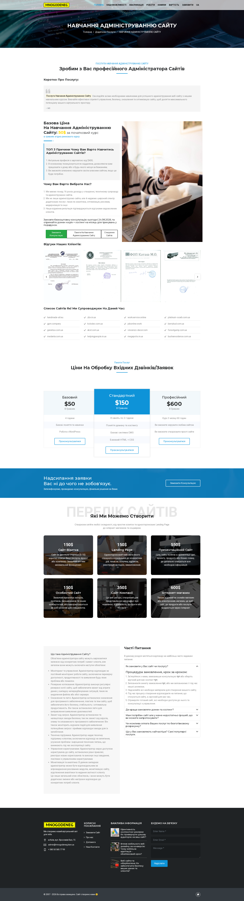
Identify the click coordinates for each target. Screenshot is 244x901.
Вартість (174, 5)
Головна (99, 5)
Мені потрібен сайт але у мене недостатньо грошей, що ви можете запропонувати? (159, 716)
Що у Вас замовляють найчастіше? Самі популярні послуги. (156, 733)
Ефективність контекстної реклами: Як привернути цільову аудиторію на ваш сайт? (133, 833)
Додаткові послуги (105, 32)
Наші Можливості (116, 5)
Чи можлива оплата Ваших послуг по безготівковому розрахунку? (157, 725)
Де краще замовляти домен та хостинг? (150, 709)
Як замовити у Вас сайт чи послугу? (147, 666)
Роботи (150, 5)
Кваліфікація (136, 5)
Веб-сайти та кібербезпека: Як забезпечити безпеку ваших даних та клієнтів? (132, 866)
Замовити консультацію (56, 234)
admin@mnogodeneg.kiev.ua (61, 845)
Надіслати (159, 863)
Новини (162, 5)
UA (197, 5)
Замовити (187, 5)
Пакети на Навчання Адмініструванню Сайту (84, 234)
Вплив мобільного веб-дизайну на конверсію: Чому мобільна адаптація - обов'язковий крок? (133, 849)
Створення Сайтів (109, 234)
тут (178, 676)
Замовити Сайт (93, 832)
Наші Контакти (93, 847)
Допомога (91, 842)
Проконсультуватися (70, 441)
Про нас (89, 837)
